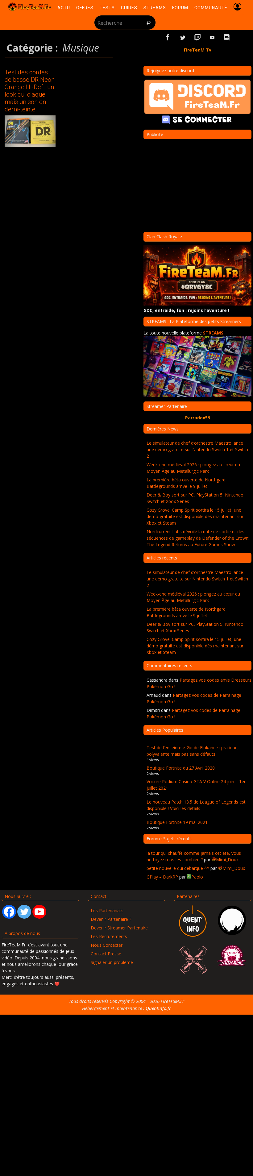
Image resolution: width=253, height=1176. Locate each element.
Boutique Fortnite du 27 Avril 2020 (181, 768)
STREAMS (213, 333)
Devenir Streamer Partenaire (119, 928)
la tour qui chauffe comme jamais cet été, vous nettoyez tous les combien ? (194, 856)
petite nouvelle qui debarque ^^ (178, 868)
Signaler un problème (112, 962)
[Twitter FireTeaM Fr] (183, 37)
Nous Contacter (106, 945)
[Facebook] (9, 912)
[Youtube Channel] (39, 912)
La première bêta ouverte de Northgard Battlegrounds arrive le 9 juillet (186, 483)
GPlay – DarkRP (162, 877)
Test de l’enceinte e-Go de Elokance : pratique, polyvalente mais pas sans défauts (193, 751)
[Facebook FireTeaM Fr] (168, 37)
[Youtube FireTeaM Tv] (212, 37)
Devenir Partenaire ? (111, 919)
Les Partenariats (107, 910)
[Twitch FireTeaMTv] (197, 37)
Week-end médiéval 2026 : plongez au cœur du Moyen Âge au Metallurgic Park (193, 468)
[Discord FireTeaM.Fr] (227, 37)
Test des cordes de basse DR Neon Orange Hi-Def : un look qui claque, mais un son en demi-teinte (30, 91)
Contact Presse (106, 954)
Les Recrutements (109, 936)
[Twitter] (24, 912)
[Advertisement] (197, 185)
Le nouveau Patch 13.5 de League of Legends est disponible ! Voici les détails (196, 805)
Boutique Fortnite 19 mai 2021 (177, 822)
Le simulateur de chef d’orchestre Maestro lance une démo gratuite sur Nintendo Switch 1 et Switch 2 (197, 449)
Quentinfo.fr (158, 1008)
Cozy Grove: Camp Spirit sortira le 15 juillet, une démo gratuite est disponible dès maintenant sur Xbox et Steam (195, 516)
